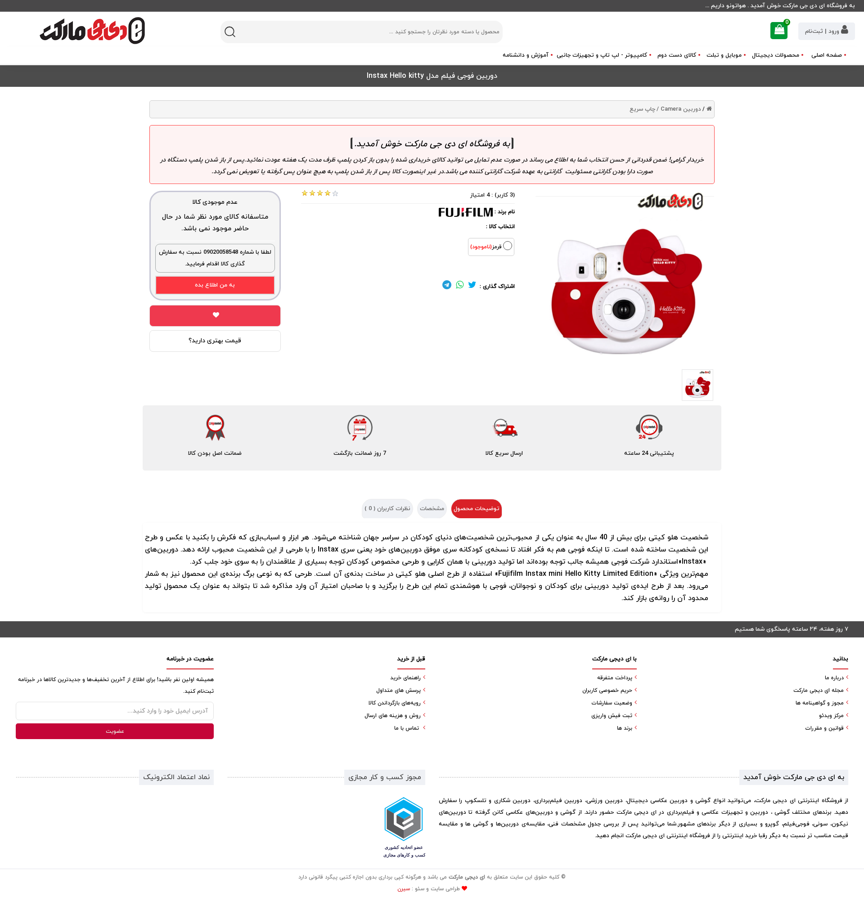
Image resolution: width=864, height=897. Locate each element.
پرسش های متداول (398, 690)
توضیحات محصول (477, 509)
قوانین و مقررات (824, 728)
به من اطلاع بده (215, 285)
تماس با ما (406, 728)
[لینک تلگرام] (447, 287)
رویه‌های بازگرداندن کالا (395, 703)
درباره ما (834, 678)
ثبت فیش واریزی (611, 715)
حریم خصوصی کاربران (607, 690)
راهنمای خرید (405, 678)
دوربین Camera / (679, 109)
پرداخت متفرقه (614, 678)
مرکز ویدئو (831, 715)
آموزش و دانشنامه (526, 55)
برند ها (624, 728)
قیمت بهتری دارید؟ (215, 340)
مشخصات (432, 509)
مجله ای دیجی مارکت (818, 690)
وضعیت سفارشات (611, 703)
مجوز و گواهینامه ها (820, 703)
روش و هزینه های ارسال (392, 715)
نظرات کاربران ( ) (387, 509)
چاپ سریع (642, 109)
